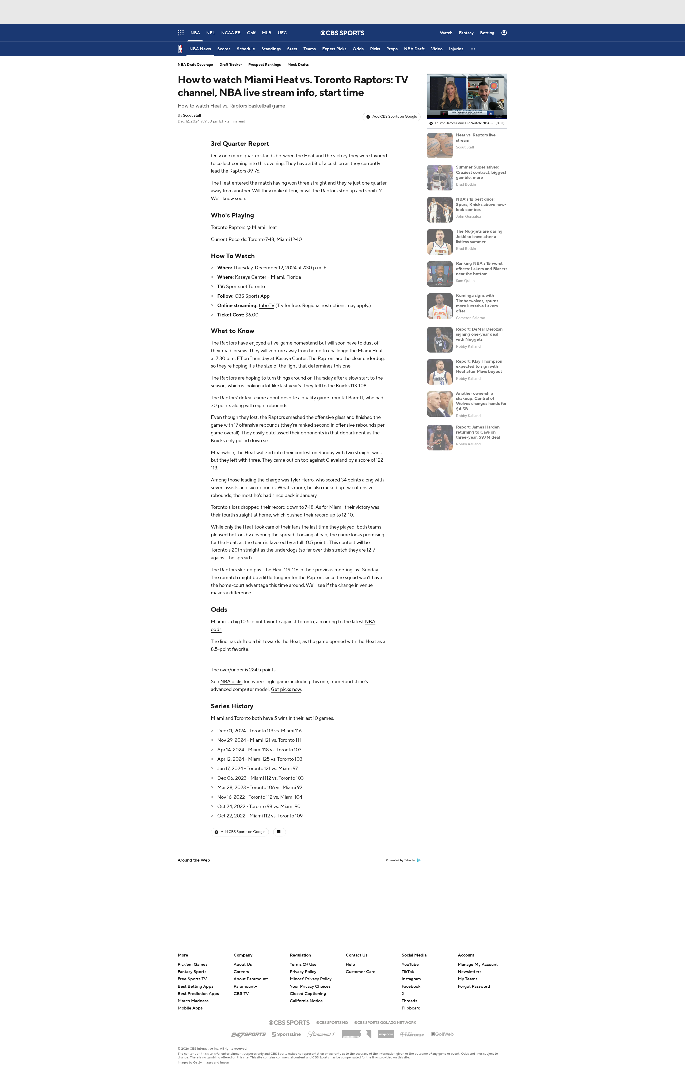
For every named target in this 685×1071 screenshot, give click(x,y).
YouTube (410, 964)
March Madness (193, 1001)
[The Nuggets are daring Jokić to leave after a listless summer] (440, 242)
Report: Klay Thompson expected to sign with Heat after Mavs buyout (479, 366)
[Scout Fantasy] (412, 1034)
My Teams (467, 979)
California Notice (306, 996)
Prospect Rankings (264, 64)
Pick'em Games (192, 964)
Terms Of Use (303, 964)
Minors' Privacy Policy (311, 979)
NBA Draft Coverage (195, 64)
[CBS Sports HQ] (332, 1022)
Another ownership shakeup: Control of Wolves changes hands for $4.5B (481, 401)
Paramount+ (245, 986)
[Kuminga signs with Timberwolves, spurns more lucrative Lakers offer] (440, 306)
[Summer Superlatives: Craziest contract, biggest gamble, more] (440, 177)
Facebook (411, 986)
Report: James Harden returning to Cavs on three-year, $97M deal (478, 432)
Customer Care (360, 971)
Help (350, 964)
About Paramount (251, 979)
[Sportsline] (286, 1033)
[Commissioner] (356, 1032)
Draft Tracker (230, 64)
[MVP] (386, 1032)
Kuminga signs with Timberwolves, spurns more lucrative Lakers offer (477, 303)
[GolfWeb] (442, 1034)
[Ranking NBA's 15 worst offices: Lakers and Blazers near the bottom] (440, 274)
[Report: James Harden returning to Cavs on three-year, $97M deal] (440, 437)
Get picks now (286, 689)
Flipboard (411, 1008)
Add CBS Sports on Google (394, 116)
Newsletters (469, 971)
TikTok (408, 971)
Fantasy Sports (192, 971)
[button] (473, 48)
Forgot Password (474, 986)
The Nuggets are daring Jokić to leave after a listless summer (479, 236)
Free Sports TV (192, 979)
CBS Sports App (252, 296)
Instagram (411, 979)
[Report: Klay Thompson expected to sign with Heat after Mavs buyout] (440, 372)
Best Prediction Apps (198, 993)
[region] (467, 96)
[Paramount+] (321, 1033)
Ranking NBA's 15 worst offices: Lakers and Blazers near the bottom (481, 268)
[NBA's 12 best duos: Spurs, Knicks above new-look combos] (440, 210)
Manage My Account (478, 964)
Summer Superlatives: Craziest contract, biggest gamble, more (481, 172)
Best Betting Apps (195, 986)
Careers (241, 971)
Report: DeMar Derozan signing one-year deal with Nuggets (479, 334)
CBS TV (241, 993)
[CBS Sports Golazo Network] (385, 1022)
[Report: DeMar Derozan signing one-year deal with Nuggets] (440, 340)
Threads (409, 1001)
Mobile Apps (190, 1008)
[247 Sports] (248, 1033)
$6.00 (251, 315)
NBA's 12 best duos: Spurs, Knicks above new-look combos (481, 204)
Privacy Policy (303, 971)
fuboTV (266, 306)
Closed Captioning (308, 988)
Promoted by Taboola (400, 860)
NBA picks (231, 682)
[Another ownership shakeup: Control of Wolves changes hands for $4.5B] (440, 404)
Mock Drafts (298, 64)
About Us (243, 964)
